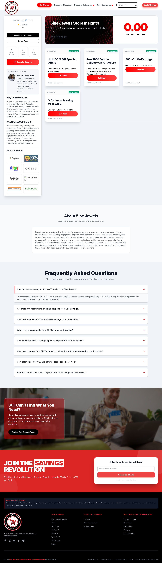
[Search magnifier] (135, 5)
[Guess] (31, 168)
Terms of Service (106, 559)
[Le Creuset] (14, 188)
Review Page (23, 41)
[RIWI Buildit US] (14, 168)
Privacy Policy (93, 559)
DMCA (131, 559)
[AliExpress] (14, 158)
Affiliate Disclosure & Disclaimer (146, 559)
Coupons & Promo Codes (23, 35)
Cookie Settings (120, 559)
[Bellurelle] (31, 188)
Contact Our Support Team (23, 432)
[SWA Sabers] (31, 178)
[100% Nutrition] (31, 158)
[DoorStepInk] (14, 178)
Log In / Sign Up (150, 5)
